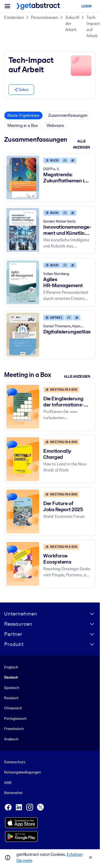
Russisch (11, 698)
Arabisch (11, 739)
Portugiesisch (15, 718)
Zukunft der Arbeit (72, 23)
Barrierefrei (13, 793)
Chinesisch (13, 708)
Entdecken (14, 17)
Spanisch (11, 688)
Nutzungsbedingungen (22, 772)
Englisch (11, 667)
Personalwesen (44, 17)
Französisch (14, 729)
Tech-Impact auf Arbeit (93, 26)
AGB (7, 783)
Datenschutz (14, 762)
